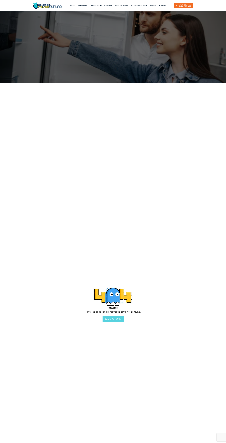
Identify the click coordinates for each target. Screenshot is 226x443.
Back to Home (113, 319)
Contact (162, 5)
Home (72, 5)
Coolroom (108, 5)
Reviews (152, 5)
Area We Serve (121, 5)
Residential (82, 5)
